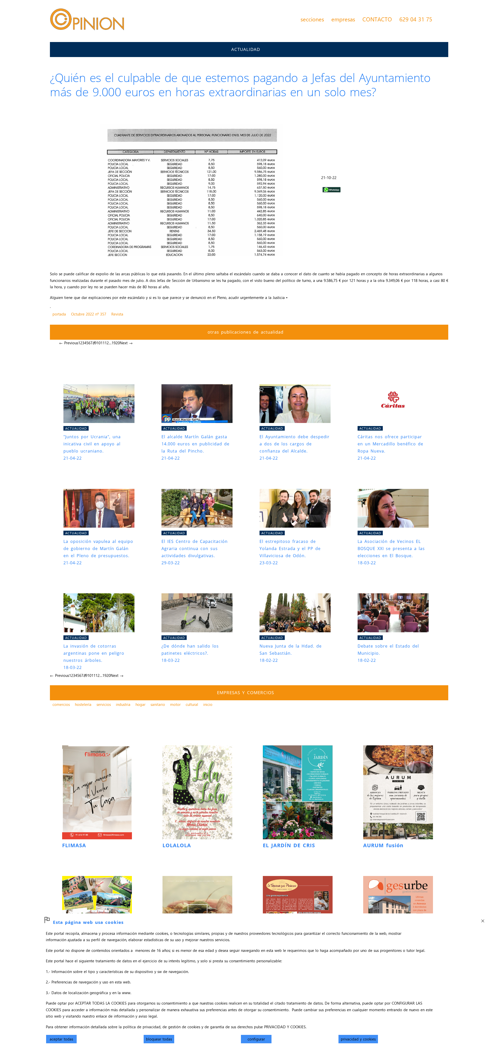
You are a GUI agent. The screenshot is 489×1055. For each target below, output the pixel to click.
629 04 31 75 (415, 19)
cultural (192, 704)
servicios (104, 704)
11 (103, 342)
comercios (61, 704)
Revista (117, 314)
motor (175, 704)
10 (99, 342)
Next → (126, 342)
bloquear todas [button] (159, 1039)
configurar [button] (256, 1039)
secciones (312, 19)
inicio (207, 704)
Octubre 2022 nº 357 (88, 314)
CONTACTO (377, 19)
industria (123, 704)
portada (59, 314)
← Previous (68, 342)
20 (118, 342)
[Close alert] (483, 919)
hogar (140, 704)
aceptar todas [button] (61, 1039)
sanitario (158, 704)
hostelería (83, 704)
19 (114, 342)
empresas (343, 19)
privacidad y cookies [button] (358, 1039)
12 (107, 342)
